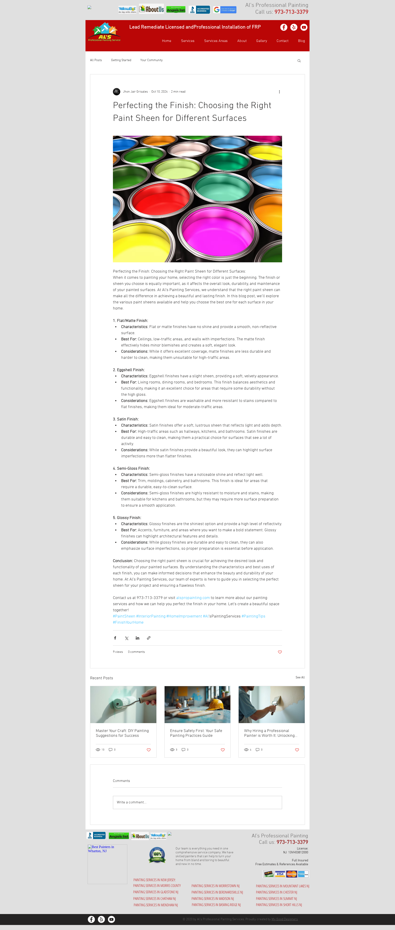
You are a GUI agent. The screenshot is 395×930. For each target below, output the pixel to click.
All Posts (96, 60)
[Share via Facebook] (115, 638)
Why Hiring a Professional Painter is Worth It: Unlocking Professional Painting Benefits (270, 733)
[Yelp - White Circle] (293, 27)
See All (300, 678)
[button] (214, 41)
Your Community (151, 60)
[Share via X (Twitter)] (126, 638)
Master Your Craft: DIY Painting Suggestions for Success (122, 733)
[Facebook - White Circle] (283, 27)
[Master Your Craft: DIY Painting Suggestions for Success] (123, 704)
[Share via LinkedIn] (137, 638)
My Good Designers (285, 919)
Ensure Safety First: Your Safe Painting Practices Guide (196, 733)
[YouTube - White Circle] (303, 27)
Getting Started (121, 60)
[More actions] (279, 91)
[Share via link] (149, 638)
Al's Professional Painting (276, 5)
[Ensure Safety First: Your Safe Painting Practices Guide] (198, 704)
